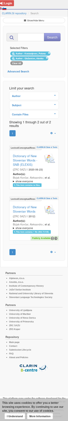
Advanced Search (18, 71)
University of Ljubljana (20, 310)
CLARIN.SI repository (14, 13)
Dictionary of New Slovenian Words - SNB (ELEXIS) (25, 160)
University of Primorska (21, 321)
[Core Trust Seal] (34, 382)
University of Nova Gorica (22, 318)
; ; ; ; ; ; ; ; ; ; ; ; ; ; (34, 179)
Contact (13, 346)
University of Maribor (20, 314)
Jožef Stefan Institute (20, 289)
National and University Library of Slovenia (31, 293)
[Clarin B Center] (34, 367)
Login (8, 3)
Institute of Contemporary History (26, 286)
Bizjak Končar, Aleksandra (28, 177)
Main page (14, 342)
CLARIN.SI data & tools (47, 147)
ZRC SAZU (20, 169)
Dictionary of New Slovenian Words (25, 209)
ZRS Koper (14, 329)
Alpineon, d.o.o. (17, 278)
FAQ (11, 353)
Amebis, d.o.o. (16, 282)
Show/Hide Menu (35, 20)
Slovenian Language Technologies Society (30, 297)
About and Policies (18, 357)
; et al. (31, 179)
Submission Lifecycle (20, 350)
